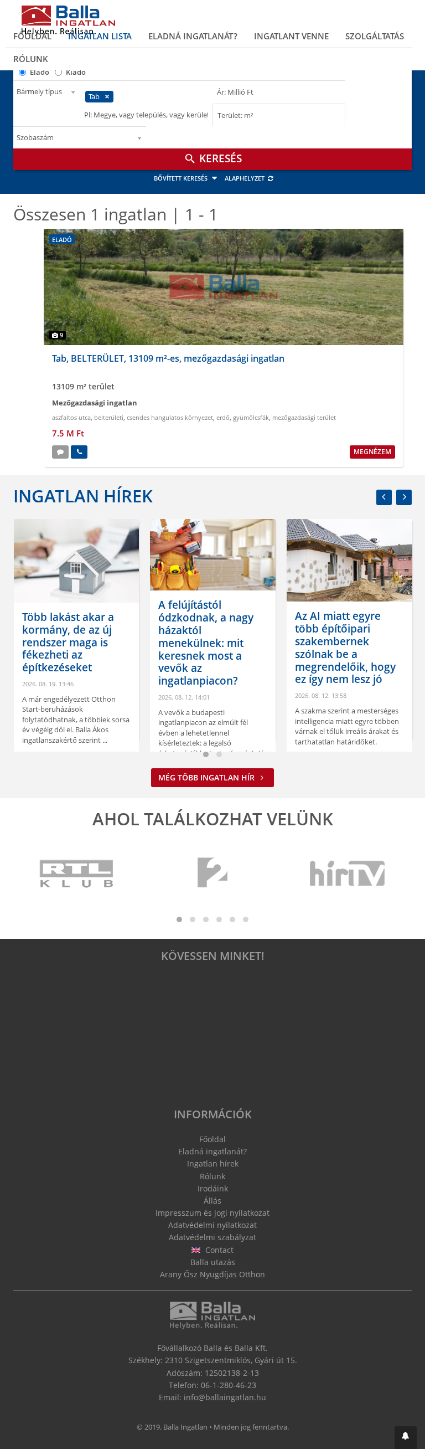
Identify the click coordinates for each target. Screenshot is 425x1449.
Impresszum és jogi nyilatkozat (212, 1213)
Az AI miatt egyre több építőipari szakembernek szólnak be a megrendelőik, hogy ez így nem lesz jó (294, 647)
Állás (212, 1200)
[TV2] (212, 874)
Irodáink (213, 1188)
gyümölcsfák (251, 417)
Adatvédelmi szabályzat (212, 1237)
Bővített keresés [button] (181, 178)
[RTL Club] (77, 874)
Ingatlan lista (100, 36)
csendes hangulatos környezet (170, 417)
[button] (406, 1437)
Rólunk (30, 58)
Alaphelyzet (245, 178)
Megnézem (372, 451)
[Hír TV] (348, 874)
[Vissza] (384, 497)
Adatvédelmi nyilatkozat (212, 1225)
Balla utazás (212, 1262)
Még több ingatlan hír (207, 777)
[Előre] (404, 497)
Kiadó (76, 72)
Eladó (39, 72)
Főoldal (32, 36)
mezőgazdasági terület (304, 417)
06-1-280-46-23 (228, 1385)
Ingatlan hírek (83, 495)
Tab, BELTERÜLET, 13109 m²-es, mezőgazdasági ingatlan (168, 358)
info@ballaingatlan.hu (225, 1397)
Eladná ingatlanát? (192, 36)
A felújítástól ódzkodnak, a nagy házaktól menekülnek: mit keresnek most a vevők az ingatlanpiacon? (155, 643)
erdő (223, 417)
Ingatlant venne (291, 36)
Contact (218, 1250)
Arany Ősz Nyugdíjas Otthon (212, 1274)
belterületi (108, 417)
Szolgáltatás (374, 36)
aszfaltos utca (71, 417)
